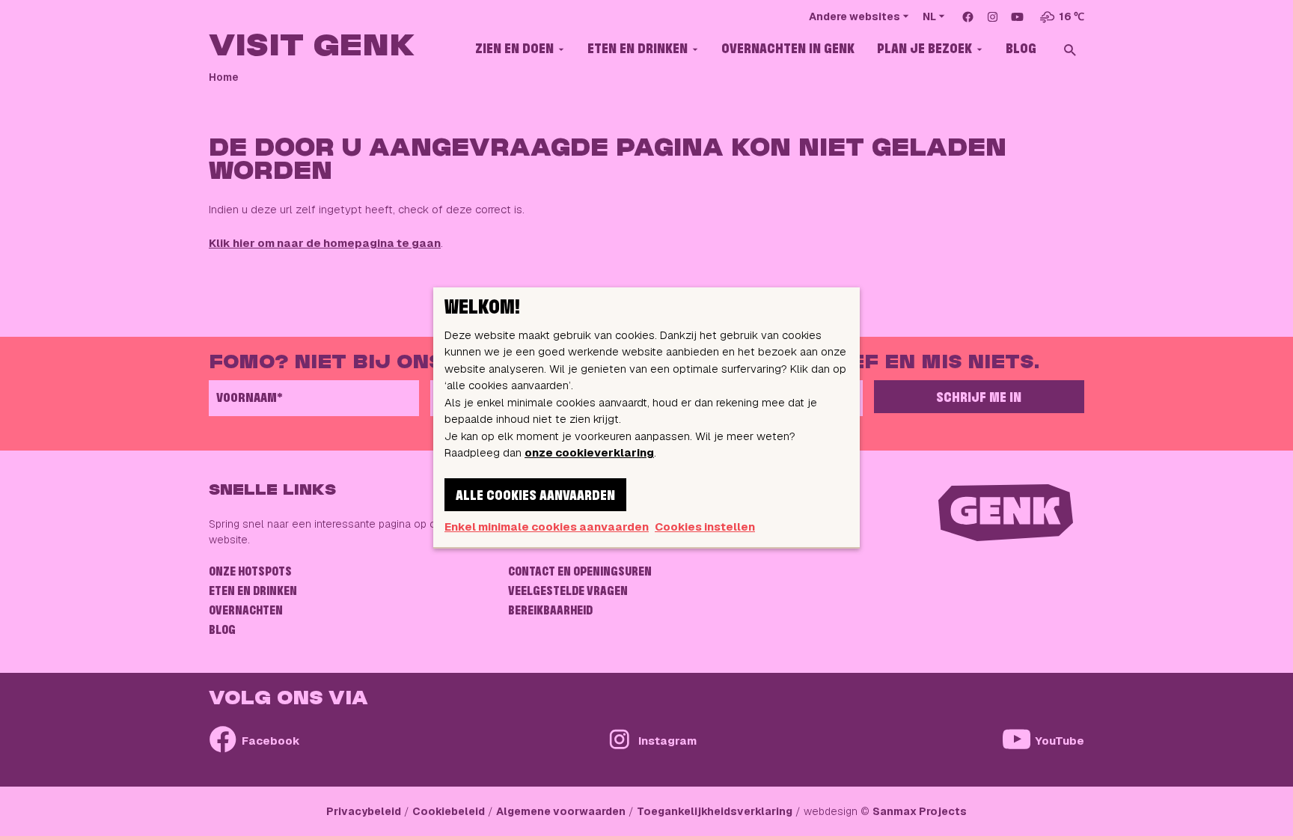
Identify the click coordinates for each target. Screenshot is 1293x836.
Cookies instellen (705, 526)
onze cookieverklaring (589, 452)
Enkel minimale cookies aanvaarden (546, 526)
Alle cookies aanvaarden (535, 496)
